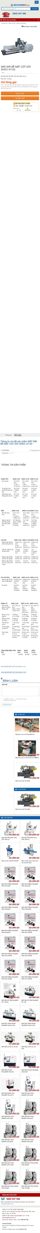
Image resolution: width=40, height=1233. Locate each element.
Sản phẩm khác (8, 817)
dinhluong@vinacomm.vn (9, 1217)
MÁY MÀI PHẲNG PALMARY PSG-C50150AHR (9, 955)
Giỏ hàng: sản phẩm (30, 26)
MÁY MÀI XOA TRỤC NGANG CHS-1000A (7, 1164)
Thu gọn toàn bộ (35, 450)
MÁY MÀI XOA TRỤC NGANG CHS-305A (27, 1094)
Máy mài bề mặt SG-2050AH (9, 861)
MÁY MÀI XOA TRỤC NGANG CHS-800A (27, 1140)
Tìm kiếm (34, 9)
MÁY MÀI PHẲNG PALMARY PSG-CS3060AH (29, 908)
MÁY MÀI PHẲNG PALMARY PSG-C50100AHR (29, 931)
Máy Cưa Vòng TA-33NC (22, 781)
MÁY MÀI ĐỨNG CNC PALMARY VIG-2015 (7, 1094)
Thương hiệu (5, 450)
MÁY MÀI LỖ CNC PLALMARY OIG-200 (7, 1071)
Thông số (8, 435)
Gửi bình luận (7, 704)
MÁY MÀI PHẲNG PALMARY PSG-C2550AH (9, 908)
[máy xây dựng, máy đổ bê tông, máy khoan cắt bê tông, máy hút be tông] (20, 5)
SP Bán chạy (21, 714)
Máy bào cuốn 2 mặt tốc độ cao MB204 (27, 757)
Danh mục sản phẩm (9, 20)
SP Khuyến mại (22, 789)
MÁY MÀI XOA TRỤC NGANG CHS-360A (7, 1117)
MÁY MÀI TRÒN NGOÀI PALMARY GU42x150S (28, 1024)
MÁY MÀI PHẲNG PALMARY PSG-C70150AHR (29, 978)
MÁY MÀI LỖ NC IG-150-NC (9, 1047)
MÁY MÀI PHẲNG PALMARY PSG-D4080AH (9, 931)
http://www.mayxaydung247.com (16, 1215)
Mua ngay (20, 93)
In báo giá (20, 98)
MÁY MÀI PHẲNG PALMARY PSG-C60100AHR (29, 955)
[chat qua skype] (27, 108)
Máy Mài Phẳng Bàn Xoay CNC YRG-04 (29, 838)
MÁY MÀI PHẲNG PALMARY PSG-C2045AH (29, 885)
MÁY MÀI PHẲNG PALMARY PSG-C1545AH (9, 885)
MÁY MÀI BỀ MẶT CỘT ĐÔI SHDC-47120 (13, 666)
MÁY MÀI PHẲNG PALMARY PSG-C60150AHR (9, 978)
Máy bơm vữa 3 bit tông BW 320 (24, 734)
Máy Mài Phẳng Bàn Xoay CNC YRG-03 (9, 838)
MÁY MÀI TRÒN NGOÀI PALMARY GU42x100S (8, 1024)
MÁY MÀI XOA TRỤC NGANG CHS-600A (7, 1140)
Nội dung (4, 684)
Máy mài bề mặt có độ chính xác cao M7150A (29, 862)
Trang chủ (4, 23)
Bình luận (18, 435)
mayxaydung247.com (7, 1204)
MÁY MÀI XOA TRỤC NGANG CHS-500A (27, 1117)
